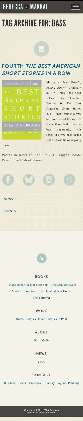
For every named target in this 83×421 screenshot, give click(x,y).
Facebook (35, 383)
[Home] (41, 258)
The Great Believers (63, 284)
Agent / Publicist (68, 383)
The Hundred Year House (55, 291)
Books (20, 319)
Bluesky (50, 383)
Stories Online (36, 319)
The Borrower (41, 297)
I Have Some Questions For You (27, 284)
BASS (76, 154)
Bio (36, 340)
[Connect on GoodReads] (72, 180)
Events (10, 211)
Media (45, 340)
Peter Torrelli (12, 160)
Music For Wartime (24, 291)
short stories (33, 160)
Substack (10, 383)
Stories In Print (57, 319)
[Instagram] (51, 180)
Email (22, 383)
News (41, 49)
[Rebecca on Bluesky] (31, 180)
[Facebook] (11, 180)
